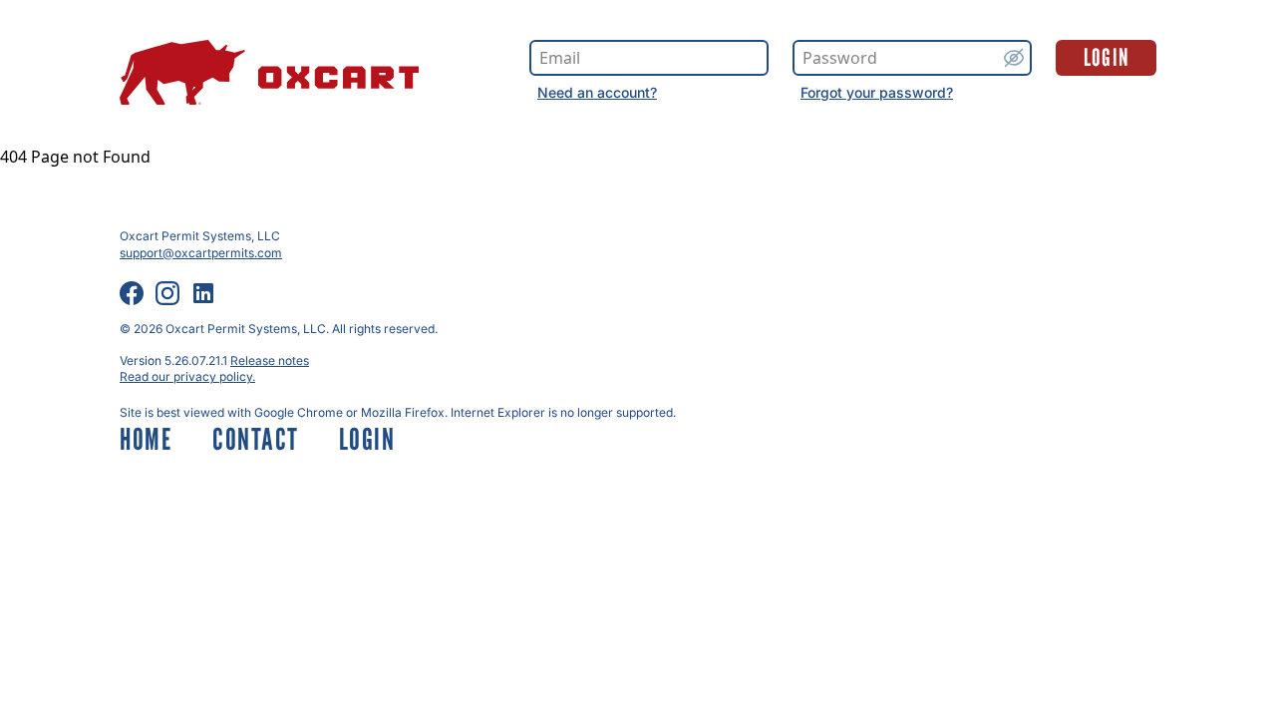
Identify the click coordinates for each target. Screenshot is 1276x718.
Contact (255, 439)
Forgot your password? (876, 92)
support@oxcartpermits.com (201, 252)
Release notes (269, 360)
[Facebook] (132, 293)
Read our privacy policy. (187, 376)
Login (1106, 57)
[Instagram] (167, 293)
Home (146, 439)
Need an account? (597, 92)
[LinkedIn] (203, 293)
